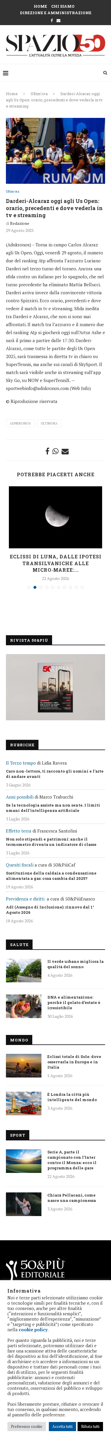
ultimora (49, 423)
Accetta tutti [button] (62, 1426)
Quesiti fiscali (19, 865)
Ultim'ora (39, 93)
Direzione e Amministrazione (55, 12)
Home (40, 6)
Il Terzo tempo (21, 763)
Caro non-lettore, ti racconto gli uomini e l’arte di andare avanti (55, 773)
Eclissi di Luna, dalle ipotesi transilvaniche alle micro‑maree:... (56, 563)
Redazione (19, 223)
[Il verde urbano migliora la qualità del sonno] (23, 970)
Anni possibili (19, 797)
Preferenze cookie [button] (26, 1426)
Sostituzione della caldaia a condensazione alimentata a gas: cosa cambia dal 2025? (51, 875)
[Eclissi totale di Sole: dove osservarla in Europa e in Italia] (23, 1065)
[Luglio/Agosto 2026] (55, 687)
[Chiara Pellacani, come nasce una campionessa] (23, 1204)
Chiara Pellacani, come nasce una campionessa (71, 1197)
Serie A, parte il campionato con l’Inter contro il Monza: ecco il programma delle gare (71, 1160)
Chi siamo (63, 6)
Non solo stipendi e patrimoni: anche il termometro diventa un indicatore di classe (51, 841)
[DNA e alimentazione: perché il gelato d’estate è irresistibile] (23, 1006)
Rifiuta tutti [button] (90, 1426)
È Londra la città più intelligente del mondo (72, 1097)
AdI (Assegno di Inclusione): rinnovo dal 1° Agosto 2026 (50, 909)
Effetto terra (18, 831)
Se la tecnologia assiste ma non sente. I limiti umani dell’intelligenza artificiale (53, 807)
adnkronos (20, 423)
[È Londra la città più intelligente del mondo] (23, 1103)
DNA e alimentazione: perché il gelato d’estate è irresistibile (73, 1002)
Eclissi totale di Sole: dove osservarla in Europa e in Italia (74, 1062)
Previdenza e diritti (25, 899)
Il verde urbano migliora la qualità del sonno (75, 964)
